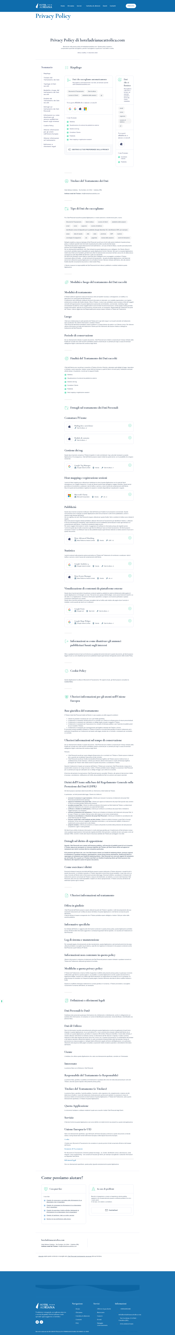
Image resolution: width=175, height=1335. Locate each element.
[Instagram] (41, 1322)
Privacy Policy (121, 1331)
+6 (101, 95)
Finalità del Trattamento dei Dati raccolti (51, 101)
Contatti (113, 6)
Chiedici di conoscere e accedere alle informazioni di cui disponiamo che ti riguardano (64, 1201)
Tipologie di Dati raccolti (50, 85)
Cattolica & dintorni (93, 6)
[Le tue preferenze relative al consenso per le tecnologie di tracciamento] (1, 1001)
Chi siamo (70, 6)
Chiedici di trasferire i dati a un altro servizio (60, 1215)
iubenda (40, 1256)
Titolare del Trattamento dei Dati (51, 79)
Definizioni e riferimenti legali (50, 145)
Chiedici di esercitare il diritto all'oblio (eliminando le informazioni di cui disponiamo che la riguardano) (63, 1211)
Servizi (79, 6)
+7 (120, 126)
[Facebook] (37, 1322)
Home (63, 6)
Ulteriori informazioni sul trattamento (51, 139)
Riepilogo (47, 73)
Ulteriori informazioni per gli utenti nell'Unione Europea (51, 132)
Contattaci (113, 1210)
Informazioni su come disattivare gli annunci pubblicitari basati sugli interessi (51, 118)
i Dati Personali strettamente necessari (79, 1256)
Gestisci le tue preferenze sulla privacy (90, 149)
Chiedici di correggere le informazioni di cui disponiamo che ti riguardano (64, 1206)
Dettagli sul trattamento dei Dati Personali (51, 109)
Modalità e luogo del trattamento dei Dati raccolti (51, 92)
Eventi (105, 6)
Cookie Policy (49, 126)
